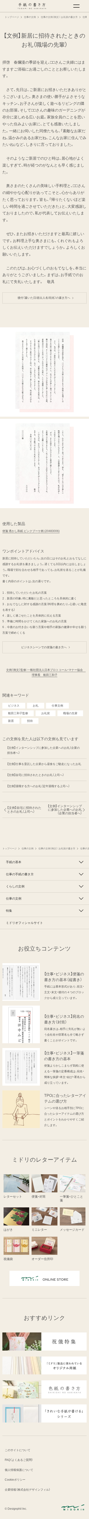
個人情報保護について (19, 1470)
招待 (30, 721)
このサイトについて (17, 1450)
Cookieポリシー (15, 1479)
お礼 (35, 705)
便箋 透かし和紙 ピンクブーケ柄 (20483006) (31, 531)
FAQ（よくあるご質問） (19, 1460)
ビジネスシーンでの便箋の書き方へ (45, 647)
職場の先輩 (70, 713)
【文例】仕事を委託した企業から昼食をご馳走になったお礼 (44, 764)
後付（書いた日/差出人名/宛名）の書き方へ (45, 297)
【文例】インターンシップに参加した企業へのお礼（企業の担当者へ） (43, 750)
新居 (11, 721)
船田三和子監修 (18, 713)
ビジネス (13, 705)
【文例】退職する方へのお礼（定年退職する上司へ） (38, 786)
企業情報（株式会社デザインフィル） (27, 1489)
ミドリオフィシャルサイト (24, 923)
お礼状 (45, 713)
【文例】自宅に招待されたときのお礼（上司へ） (35, 775)
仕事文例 (57, 705)
